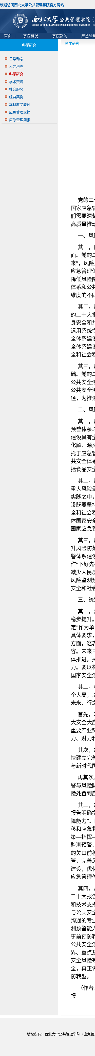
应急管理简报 (19, 120)
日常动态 (16, 59)
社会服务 (16, 89)
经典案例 (16, 97)
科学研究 (16, 74)
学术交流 (16, 82)
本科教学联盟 (19, 105)
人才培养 (16, 67)
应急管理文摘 (19, 112)
